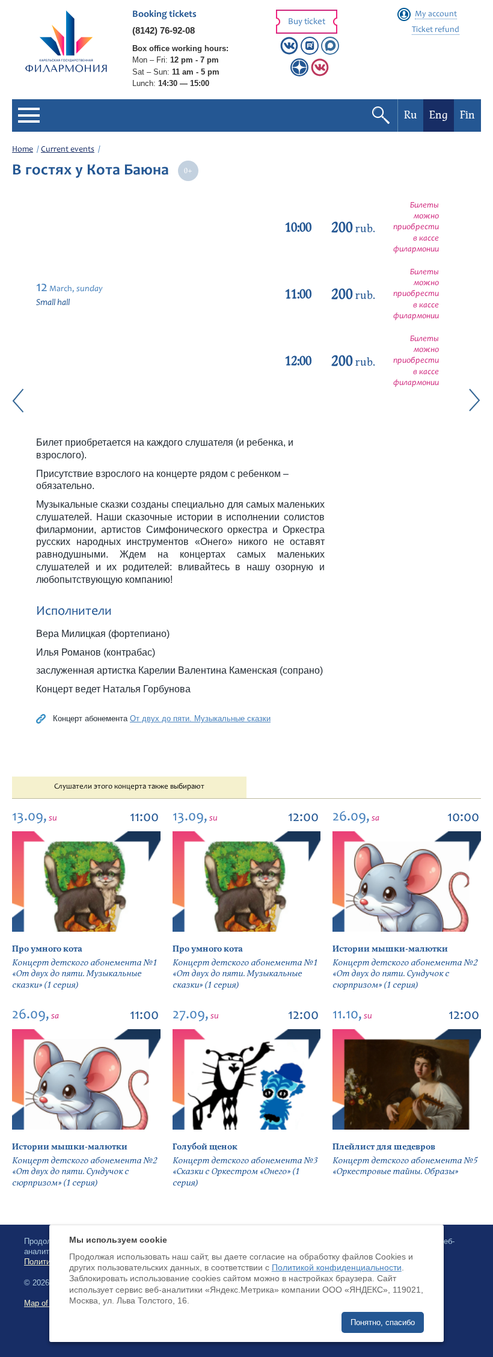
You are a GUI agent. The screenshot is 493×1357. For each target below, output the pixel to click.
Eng (438, 115)
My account (436, 14)
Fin (467, 115)
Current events (67, 150)
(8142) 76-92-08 (163, 30)
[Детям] (320, 73)
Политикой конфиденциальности (337, 1267)
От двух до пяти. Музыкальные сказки (200, 718)
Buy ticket (306, 21)
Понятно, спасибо (383, 1322)
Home (22, 150)
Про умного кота (47, 949)
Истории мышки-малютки (390, 949)
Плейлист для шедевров (383, 1146)
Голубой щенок (205, 1146)
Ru (410, 115)
